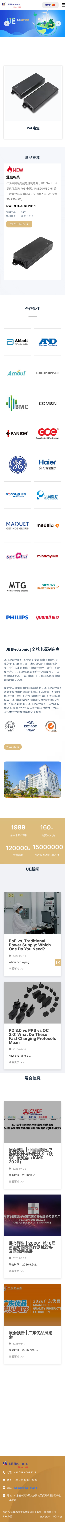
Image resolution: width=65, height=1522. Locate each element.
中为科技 (57, 1516)
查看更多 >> (16, 968)
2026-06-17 (19, 1343)
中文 (48, 5)
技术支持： (46, 1516)
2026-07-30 (19, 1168)
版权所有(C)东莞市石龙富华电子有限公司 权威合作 (29, 1511)
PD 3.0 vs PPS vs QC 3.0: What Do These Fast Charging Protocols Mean (32, 1036)
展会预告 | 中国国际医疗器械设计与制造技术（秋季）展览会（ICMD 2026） (31, 1155)
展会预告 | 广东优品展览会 (30, 1334)
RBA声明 (7, 1516)
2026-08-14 (19, 955)
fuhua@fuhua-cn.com (26, 1487)
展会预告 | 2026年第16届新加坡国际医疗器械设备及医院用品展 (32, 1247)
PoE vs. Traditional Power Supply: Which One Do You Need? (30, 945)
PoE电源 (33, 128)
